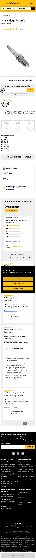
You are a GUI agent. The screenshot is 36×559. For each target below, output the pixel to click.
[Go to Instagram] (18, 454)
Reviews (28, 157)
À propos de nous (6, 462)
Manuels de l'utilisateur (24, 464)
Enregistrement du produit (25, 467)
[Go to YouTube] (23, 454)
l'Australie (13, 526)
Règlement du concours (25, 502)
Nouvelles (4, 476)
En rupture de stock (18, 555)
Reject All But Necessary (18, 283)
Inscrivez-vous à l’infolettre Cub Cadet (18, 439)
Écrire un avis (12, 211)
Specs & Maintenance (13, 157)
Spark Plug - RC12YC (8, 15)
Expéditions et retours (25, 532)
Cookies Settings (18, 278)
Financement (5, 479)
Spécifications (8, 173)
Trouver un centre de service (26, 469)
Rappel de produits (23, 462)
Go (30, 90)
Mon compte (21, 497)
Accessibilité (21, 504)
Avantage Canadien (7, 471)
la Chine (21, 526)
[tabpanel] (18, 55)
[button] (25, 423)
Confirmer (30, 447)
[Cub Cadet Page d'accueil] (13, 3)
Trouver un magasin (7, 494)
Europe (6, 526)
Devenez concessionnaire (8, 501)
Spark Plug (6, 179)
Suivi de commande (24, 495)
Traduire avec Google (10, 311)
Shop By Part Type (16, 14)
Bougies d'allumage (28, 14)
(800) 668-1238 (22, 492)
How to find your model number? (18, 94)
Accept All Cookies (18, 288)
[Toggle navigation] (4, 3)
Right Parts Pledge (6, 508)
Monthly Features (6, 469)
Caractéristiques (12, 168)
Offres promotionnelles (8, 474)
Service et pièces (5, 14)
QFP (19, 499)
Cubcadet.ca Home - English (9, 481)
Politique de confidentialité (12, 532)
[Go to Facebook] (13, 454)
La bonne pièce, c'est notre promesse (16, 188)
